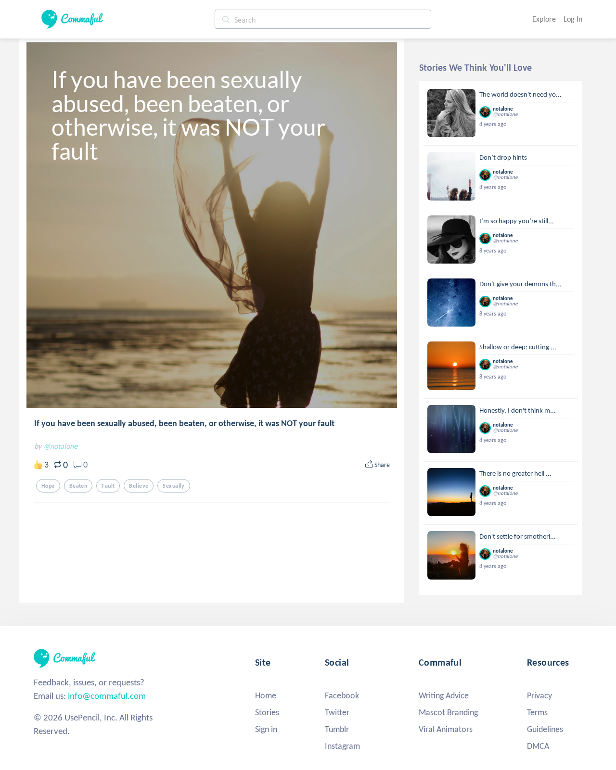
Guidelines (545, 729)
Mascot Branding (448, 712)
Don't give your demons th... (520, 283)
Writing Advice (444, 695)
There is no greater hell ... (515, 473)
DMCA (538, 746)
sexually (173, 485)
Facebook (342, 695)
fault (108, 485)
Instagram (342, 746)
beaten (78, 485)
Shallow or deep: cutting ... (517, 346)
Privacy (539, 695)
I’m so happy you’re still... (516, 220)
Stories (267, 712)
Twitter (337, 712)
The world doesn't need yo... (520, 94)
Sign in (266, 729)
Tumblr (337, 729)
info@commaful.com (107, 695)
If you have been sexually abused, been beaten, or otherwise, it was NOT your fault (184, 423)
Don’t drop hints (503, 157)
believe (138, 485)
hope (48, 485)
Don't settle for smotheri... (517, 536)
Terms (537, 712)
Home (265, 695)
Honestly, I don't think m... (517, 410)
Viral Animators (446, 729)
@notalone (60, 446)
